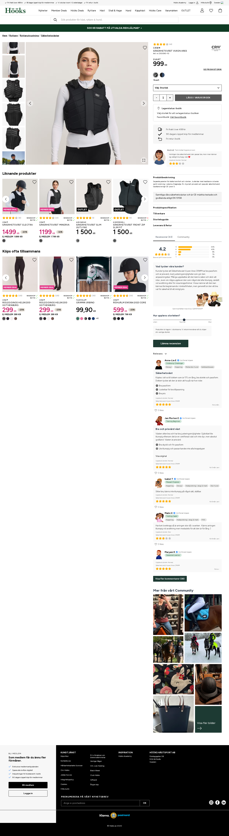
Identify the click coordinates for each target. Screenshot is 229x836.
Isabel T (169, 479)
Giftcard (93, 780)
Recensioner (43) (164, 237)
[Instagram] (211, 802)
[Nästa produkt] (144, 199)
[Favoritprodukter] (211, 10)
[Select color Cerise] (118, 318)
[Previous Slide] (30, 103)
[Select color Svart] (3, 240)
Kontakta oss (66, 761)
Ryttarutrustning (29, 35)
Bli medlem (28, 785)
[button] (13, 42)
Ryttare (13, 35)
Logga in (192, 3)
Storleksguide (161, 219)
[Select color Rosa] (81, 318)
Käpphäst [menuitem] (140, 10)
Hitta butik (205, 3)
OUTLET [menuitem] (186, 10)
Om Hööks (65, 770)
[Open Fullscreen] (144, 160)
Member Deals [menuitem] (59, 10)
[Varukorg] (220, 10)
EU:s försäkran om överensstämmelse (97, 756)
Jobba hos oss (66, 775)
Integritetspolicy (67, 779)
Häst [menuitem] (102, 10)
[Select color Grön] (77, 318)
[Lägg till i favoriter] (145, 47)
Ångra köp (94, 784)
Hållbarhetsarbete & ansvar (72, 765)
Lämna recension (171, 343)
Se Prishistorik (212, 69)
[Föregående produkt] (5, 199)
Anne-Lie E (170, 360)
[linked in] (224, 802)
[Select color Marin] (7, 318)
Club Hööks (95, 775)
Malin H (168, 513)
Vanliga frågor (96, 761)
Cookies (64, 784)
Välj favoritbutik (178, 117)
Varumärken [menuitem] (171, 10)
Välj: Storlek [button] (161, 87)
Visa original (161, 456)
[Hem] (21, 10)
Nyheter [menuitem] (43, 10)
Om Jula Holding (97, 766)
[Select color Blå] (93, 318)
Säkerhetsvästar (50, 35)
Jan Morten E (172, 418)
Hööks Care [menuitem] (155, 10)
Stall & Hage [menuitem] (115, 10)
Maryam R (170, 552)
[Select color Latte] (15, 318)
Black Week (95, 770)
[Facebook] (217, 802)
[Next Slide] (144, 103)
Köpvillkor (65, 756)
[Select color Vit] (11, 318)
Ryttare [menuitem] (92, 10)
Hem (4, 35)
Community (183, 237)
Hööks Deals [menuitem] (77, 10)
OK (144, 803)
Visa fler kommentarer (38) (170, 578)
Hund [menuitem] (128, 10)
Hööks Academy (125, 756)
